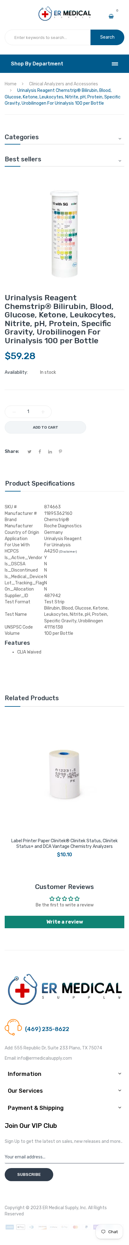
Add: (9, 1048)
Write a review (64, 922)
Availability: (16, 372)
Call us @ (34, 1021)
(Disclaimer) (68, 551)
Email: (11, 1058)
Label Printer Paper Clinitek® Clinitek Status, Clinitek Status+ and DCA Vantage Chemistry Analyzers (64, 843)
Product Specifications (40, 483)
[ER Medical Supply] (64, 9)
